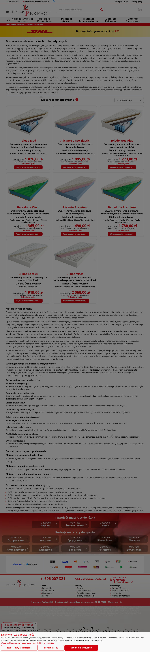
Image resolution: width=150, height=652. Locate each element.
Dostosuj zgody (51, 648)
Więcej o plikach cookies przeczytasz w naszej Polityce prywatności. (27, 643)
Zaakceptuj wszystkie (81, 647)
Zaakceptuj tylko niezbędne (19, 648)
